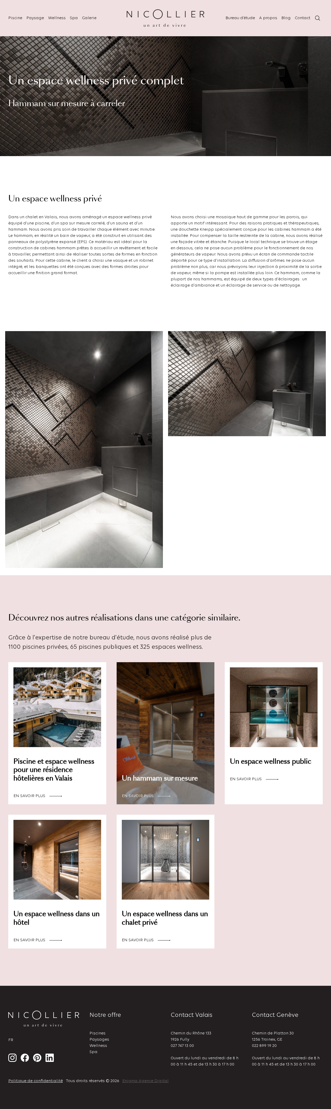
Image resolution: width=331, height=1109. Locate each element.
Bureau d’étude (240, 18)
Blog (286, 18)
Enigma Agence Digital (145, 1081)
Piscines (97, 1033)
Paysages (99, 1040)
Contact (302, 18)
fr (10, 1040)
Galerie (89, 18)
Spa (74, 18)
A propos (268, 18)
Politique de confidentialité (35, 1081)
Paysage (35, 18)
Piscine (15, 18)
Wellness (57, 18)
